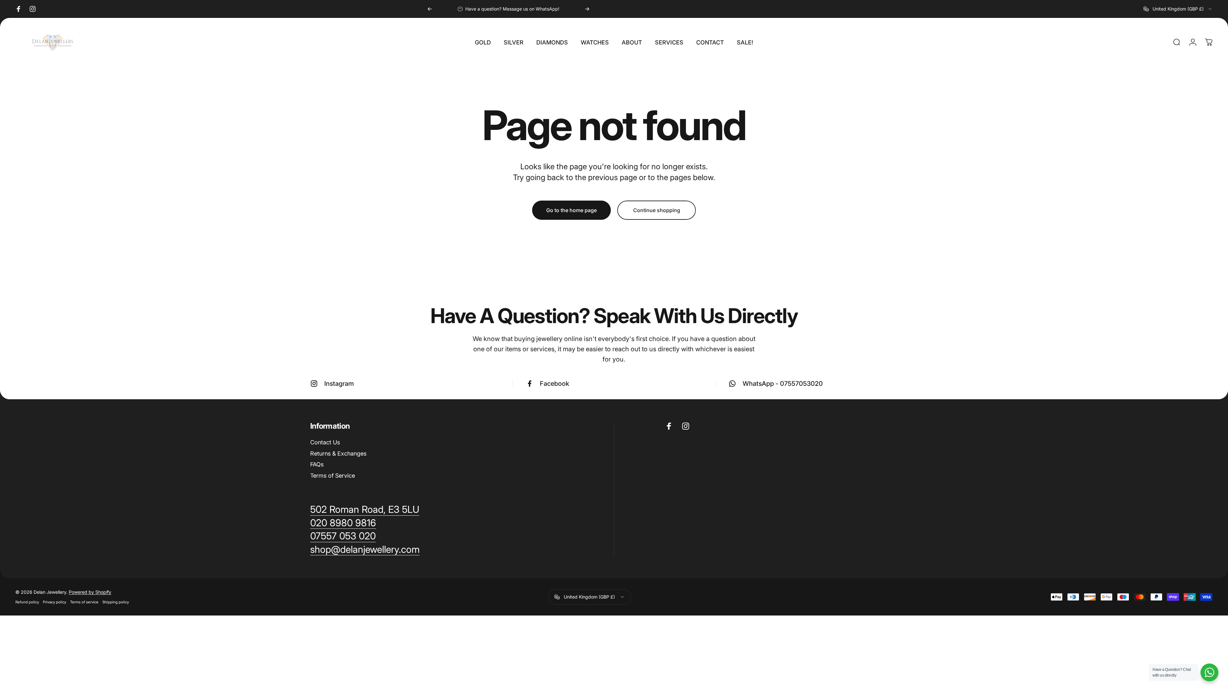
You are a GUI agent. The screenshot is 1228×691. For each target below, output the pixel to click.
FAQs (317, 464)
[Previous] (430, 9)
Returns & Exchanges (338, 453)
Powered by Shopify (90, 592)
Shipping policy (115, 602)
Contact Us (325, 442)
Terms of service (84, 602)
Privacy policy (54, 602)
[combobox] (1178, 9)
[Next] (587, 9)
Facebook (554, 383)
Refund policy (27, 602)
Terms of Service (332, 475)
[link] (365, 550)
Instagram (339, 383)
